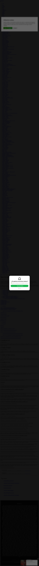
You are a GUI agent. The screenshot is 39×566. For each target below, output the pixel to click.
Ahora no (19, 288)
